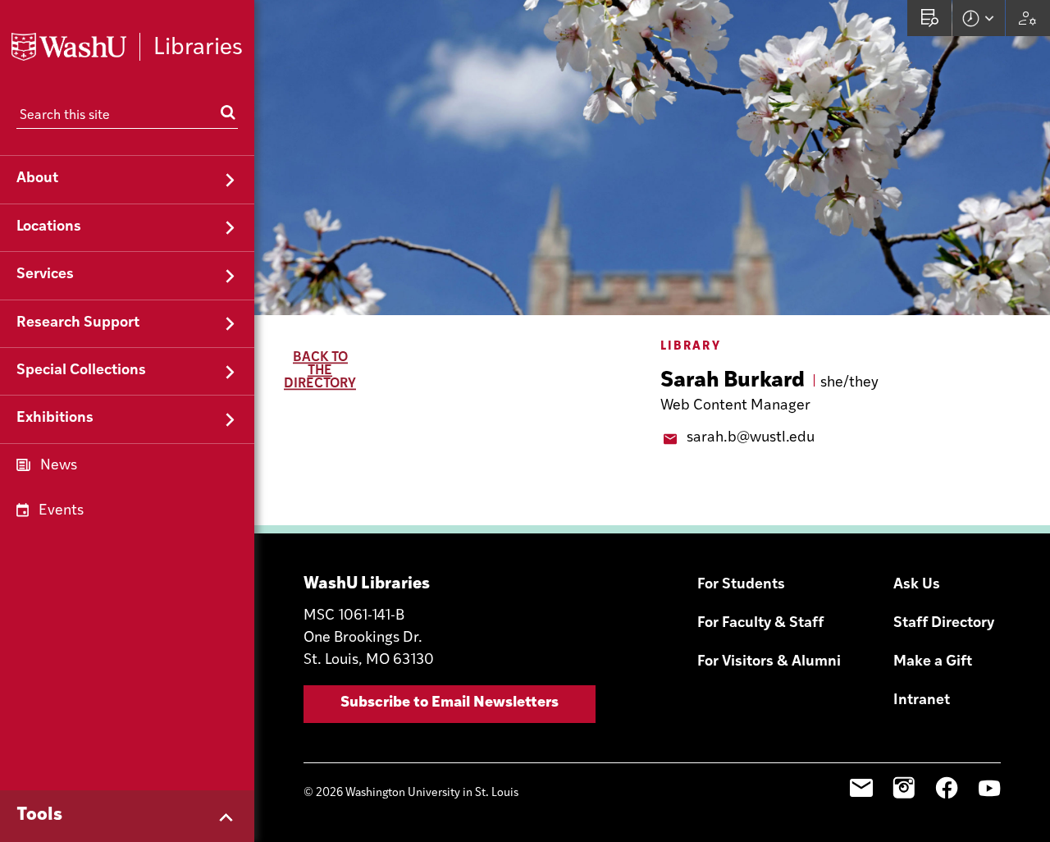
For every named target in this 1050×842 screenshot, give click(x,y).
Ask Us (916, 585)
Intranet (921, 700)
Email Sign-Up (861, 787)
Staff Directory (943, 623)
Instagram (903, 787)
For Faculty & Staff (760, 623)
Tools (39, 815)
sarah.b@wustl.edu (751, 438)
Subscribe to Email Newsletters (449, 703)
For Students (741, 585)
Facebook (946, 787)
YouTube (989, 787)
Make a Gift (932, 662)
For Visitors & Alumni (769, 662)
